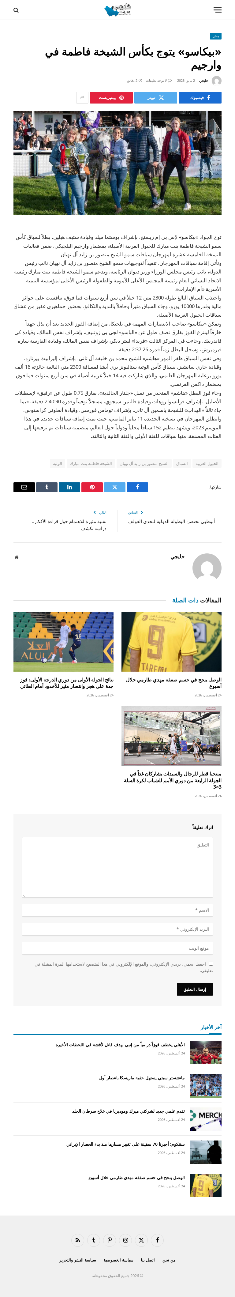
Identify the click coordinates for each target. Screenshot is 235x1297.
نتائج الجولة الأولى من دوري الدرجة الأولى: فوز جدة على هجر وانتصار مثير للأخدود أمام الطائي (67, 683)
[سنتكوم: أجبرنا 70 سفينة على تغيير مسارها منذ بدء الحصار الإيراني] (206, 1152)
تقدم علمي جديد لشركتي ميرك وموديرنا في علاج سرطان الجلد (128, 1111)
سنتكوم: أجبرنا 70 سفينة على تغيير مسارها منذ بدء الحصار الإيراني (125, 1144)
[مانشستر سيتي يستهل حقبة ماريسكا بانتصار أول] (206, 1086)
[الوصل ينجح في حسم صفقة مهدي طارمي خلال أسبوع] (171, 642)
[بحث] (16, 10)
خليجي (203, 80)
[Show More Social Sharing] (82, 98)
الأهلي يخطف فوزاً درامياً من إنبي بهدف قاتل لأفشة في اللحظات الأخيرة (120, 1044)
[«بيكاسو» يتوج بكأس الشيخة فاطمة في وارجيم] (117, 163)
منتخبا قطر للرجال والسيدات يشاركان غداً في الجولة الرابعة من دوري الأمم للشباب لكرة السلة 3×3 (173, 780)
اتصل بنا (148, 1260)
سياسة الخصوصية (118, 1260)
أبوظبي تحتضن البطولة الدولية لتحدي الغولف (171, 521)
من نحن (169, 1260)
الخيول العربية (207, 463)
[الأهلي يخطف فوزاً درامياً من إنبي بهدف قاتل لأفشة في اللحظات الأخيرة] (206, 1053)
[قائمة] (218, 10)
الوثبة (57, 463)
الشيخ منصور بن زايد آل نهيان (144, 463)
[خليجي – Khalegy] (117, 10)
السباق (182, 463)
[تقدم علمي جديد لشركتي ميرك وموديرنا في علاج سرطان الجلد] (206, 1119)
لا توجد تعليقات (156, 80)
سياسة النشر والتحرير (77, 1260)
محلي (215, 36)
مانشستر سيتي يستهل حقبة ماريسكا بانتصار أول (142, 1077)
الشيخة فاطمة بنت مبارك (91, 463)
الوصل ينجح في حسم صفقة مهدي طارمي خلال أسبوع (174, 683)
